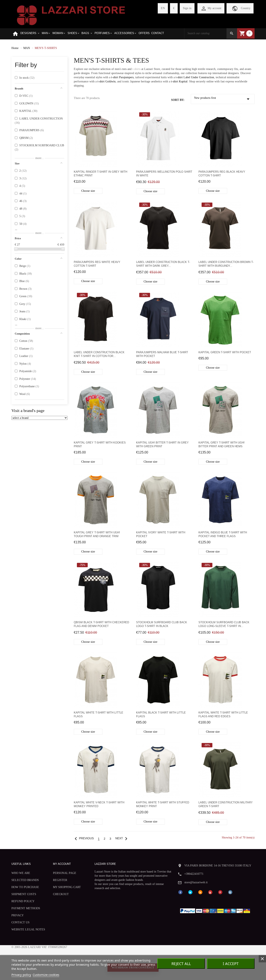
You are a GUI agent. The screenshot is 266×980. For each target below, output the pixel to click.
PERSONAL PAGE (64, 873)
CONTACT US (20, 922)
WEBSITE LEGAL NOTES (28, 929)
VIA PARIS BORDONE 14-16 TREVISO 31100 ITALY (217, 865)
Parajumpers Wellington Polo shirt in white (164, 173)
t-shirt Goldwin (106, 81)
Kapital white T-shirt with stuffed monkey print (162, 804)
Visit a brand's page (27, 410)
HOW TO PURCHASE (25, 887)
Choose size (88, 190)
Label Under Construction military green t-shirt (225, 804)
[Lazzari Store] (71, 14)
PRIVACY (17, 915)
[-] (16, 249)
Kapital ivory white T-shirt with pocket (160, 534)
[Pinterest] (220, 891)
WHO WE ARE (20, 873)
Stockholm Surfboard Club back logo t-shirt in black (161, 624)
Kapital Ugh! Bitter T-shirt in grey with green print (162, 444)
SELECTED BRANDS (25, 880)
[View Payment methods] (216, 909)
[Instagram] (230, 891)
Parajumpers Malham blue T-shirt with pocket (162, 354)
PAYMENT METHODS (25, 908)
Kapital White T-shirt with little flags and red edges (223, 714)
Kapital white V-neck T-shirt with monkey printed (99, 804)
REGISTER (60, 880)
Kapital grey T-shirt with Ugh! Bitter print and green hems (221, 444)
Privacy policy (21, 975)
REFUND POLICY (22, 901)
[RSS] (200, 891)
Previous (83, 838)
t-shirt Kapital (179, 81)
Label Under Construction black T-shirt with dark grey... (163, 263)
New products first (222, 99)
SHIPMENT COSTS (23, 894)
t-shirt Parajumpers (122, 77)
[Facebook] (180, 891)
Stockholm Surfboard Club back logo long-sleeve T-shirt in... (223, 624)
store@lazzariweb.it (196, 882)
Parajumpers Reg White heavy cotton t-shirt (97, 263)
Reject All (181, 963)
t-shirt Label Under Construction (195, 77)
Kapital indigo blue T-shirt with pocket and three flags (222, 534)
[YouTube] (210, 891)
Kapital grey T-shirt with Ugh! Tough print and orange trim (97, 534)
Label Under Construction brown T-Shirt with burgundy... (226, 263)
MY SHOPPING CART (67, 887)
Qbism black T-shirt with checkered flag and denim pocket (101, 624)
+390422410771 (193, 873)
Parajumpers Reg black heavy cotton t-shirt (221, 173)
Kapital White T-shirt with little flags (98, 714)
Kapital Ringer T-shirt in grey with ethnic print (100, 173)
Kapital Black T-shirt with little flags (161, 714)
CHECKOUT (61, 894)
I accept (231, 963)
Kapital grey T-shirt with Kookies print (100, 444)
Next (122, 838)
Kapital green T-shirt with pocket (224, 352)
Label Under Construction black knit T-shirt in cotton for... (99, 354)
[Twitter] (190, 891)
